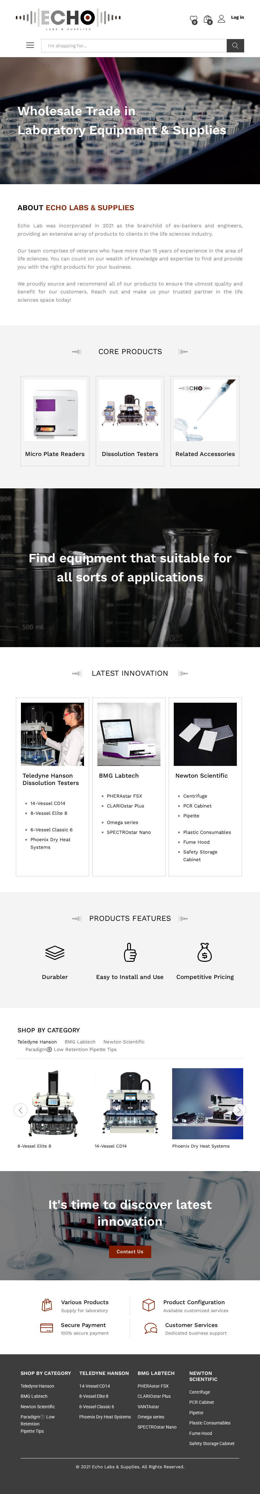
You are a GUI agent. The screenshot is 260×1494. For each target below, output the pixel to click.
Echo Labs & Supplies (115, 1466)
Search (235, 45)
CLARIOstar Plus (125, 806)
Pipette (191, 816)
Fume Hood (196, 842)
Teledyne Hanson (37, 1042)
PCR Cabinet (197, 806)
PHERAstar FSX (124, 796)
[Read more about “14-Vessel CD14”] (114, 1135)
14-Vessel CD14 (47, 803)
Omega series (122, 822)
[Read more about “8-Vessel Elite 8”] (37, 1135)
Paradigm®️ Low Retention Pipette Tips (71, 1049)
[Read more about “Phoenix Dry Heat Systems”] (192, 1135)
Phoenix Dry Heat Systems (201, 1146)
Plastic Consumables (207, 832)
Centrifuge (195, 796)
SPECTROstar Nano (129, 832)
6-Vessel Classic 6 (51, 830)
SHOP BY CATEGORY (48, 1030)
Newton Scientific (124, 1042)
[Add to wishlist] (66, 1135)
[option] (53, 1109)
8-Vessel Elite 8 (48, 813)
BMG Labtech (80, 1042)
